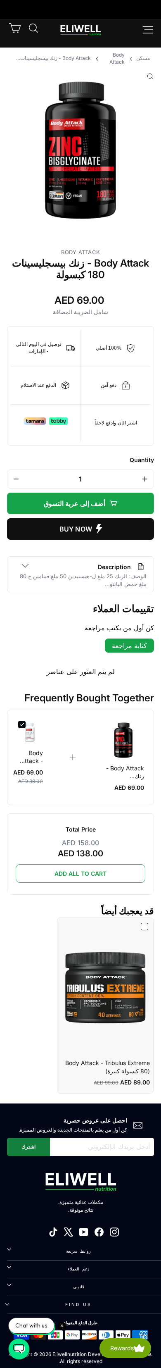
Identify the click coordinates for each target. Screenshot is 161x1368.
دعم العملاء (78, 1268)
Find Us (78, 1304)
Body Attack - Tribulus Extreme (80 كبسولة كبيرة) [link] (107, 1067)
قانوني (78, 1286)
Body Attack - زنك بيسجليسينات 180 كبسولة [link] (125, 772)
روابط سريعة (78, 1251)
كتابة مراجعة (129, 645)
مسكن (143, 58)
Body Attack (117, 58)
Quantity (142, 459)
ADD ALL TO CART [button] (80, 873)
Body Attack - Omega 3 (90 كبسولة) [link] (30, 757)
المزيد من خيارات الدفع (80, 529)
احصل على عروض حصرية (95, 1120)
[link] (123, 740)
